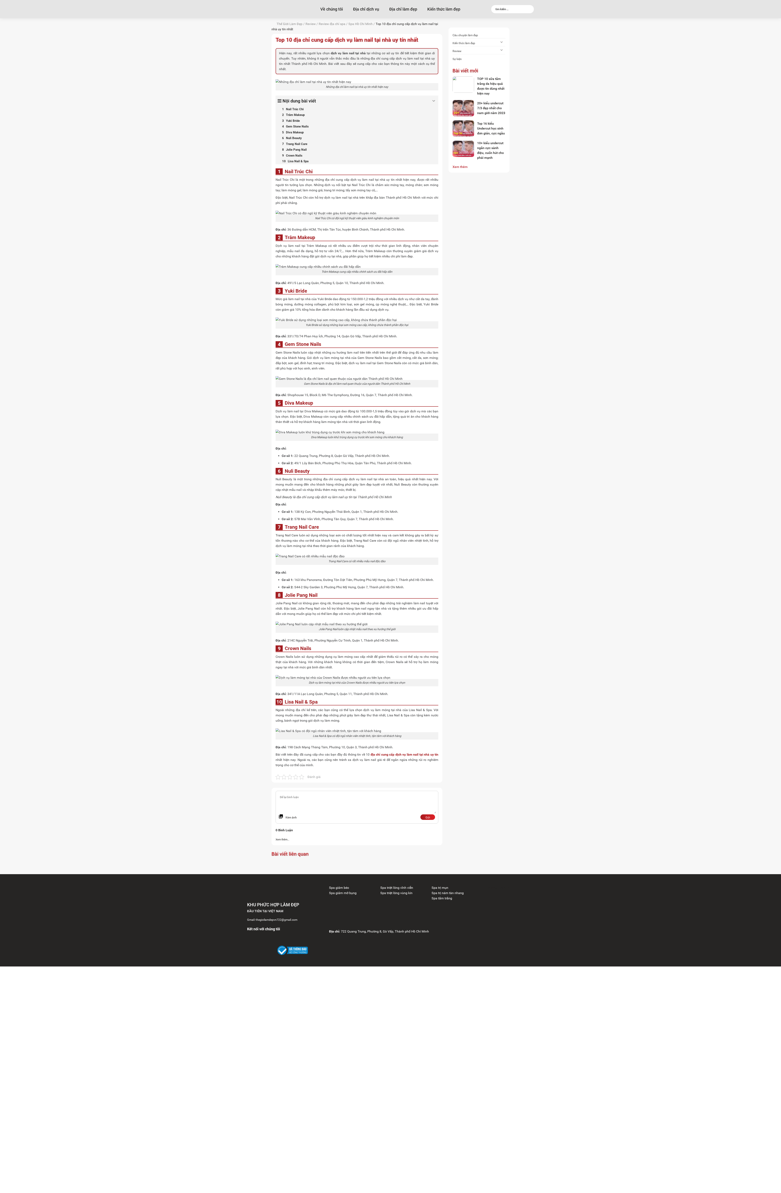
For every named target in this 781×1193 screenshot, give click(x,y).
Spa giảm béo (339, 888)
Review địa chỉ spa (332, 24)
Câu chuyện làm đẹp (465, 35)
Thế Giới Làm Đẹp (289, 24)
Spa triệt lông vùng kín (396, 893)
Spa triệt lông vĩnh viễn (396, 888)
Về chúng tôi (331, 9)
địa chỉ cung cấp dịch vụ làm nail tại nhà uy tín (404, 754)
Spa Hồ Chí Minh (360, 24)
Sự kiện (457, 59)
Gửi (427, 817)
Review (310, 24)
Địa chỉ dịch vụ (366, 9)
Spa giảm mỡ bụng (343, 893)
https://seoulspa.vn (496, 888)
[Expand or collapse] (433, 101)
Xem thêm (460, 167)
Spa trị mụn (440, 888)
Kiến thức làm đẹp (443, 9)
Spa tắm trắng (442, 898)
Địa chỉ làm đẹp (403, 9)
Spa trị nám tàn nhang (448, 893)
